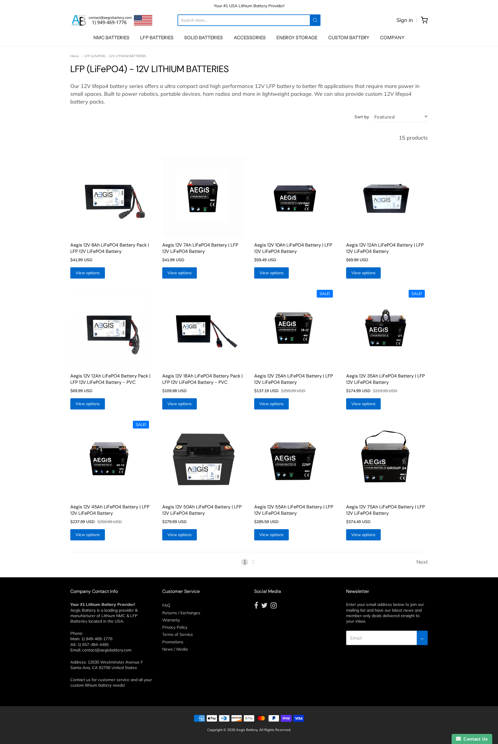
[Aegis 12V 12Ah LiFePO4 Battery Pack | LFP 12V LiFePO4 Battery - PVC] (111, 328)
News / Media (175, 649)
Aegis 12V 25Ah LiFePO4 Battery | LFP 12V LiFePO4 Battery (293, 379)
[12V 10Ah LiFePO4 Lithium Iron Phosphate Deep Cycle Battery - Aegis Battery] (295, 197)
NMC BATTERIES (111, 37)
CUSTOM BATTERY (348, 37)
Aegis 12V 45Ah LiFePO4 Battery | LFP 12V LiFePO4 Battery (109, 510)
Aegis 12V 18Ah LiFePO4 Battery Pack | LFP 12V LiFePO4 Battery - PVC (202, 379)
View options (88, 272)
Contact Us (474, 739)
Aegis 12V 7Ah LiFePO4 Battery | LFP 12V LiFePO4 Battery (200, 248)
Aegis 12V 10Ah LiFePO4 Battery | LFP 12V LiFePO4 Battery (293, 248)
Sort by (361, 117)
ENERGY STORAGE (297, 37)
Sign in (405, 20)
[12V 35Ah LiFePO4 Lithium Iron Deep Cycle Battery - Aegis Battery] (387, 328)
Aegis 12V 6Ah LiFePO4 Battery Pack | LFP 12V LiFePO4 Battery (109, 248)
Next (422, 562)
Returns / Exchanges (181, 612)
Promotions (172, 642)
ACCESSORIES (250, 37)
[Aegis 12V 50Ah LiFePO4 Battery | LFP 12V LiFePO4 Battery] (203, 459)
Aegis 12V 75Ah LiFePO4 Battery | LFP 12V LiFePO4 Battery (385, 510)
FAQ (166, 605)
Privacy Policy (174, 627)
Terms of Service (177, 634)
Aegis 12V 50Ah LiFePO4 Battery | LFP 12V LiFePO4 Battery (202, 510)
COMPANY (392, 37)
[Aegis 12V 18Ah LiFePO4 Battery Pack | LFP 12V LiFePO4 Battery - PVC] (203, 328)
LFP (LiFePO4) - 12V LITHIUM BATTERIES (115, 56)
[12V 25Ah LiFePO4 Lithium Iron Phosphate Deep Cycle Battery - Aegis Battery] (295, 328)
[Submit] (315, 20)
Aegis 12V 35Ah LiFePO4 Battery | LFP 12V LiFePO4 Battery (385, 379)
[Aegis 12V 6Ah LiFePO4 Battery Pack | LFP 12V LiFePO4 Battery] (111, 197)
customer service (113, 679)
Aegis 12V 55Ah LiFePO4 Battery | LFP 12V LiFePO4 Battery (293, 510)
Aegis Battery (246, 730)
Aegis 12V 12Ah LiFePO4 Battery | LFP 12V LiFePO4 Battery (385, 248)
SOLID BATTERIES (203, 37)
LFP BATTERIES (156, 37)
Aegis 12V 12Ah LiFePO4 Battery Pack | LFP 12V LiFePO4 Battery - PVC (110, 379)
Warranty (171, 620)
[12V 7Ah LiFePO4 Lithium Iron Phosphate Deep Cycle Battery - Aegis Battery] (203, 197)
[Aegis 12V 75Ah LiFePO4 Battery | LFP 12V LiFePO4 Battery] (387, 459)
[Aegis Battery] (112, 20)
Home (74, 56)
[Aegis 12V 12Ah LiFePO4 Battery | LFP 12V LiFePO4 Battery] (387, 197)
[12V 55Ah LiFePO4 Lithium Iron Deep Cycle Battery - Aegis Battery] (295, 459)
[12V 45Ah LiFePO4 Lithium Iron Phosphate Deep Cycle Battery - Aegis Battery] (111, 459)
